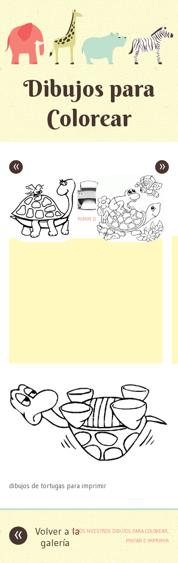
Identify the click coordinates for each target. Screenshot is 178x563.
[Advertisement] (85, 300)
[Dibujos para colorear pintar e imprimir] (89, 36)
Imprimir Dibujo (89, 219)
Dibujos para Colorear (89, 103)
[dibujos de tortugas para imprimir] (89, 468)
